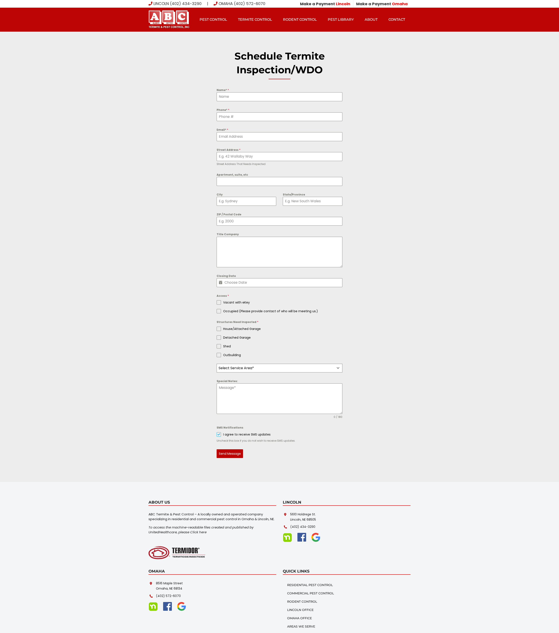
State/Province (294, 194)
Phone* (223, 110)
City (220, 194)
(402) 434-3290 (302, 527)
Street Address (228, 150)
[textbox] (275, 368)
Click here (198, 532)
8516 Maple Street (169, 583)
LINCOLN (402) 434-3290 (177, 3)
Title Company (228, 234)
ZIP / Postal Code (229, 214)
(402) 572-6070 (168, 596)
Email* (222, 130)
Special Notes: (227, 381)
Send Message (230, 453)
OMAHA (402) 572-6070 (241, 3)
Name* (223, 90)
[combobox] (279, 368)
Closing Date (226, 276)
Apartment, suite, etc (232, 175)
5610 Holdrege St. (303, 514)
